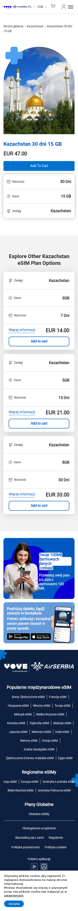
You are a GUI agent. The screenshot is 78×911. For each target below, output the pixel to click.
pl (30, 7)
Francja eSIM (58, 697)
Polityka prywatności (25, 847)
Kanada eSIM (16, 723)
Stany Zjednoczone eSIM (28, 697)
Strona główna (13, 26)
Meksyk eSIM (23, 714)
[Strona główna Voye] (15, 7)
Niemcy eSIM (28, 740)
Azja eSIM (10, 781)
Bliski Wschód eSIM (20, 790)
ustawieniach (13, 896)
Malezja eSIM (62, 723)
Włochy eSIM (41, 705)
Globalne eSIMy (39, 814)
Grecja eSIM (50, 740)
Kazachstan (35, 26)
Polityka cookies (56, 847)
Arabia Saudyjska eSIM (39, 749)
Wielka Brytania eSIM (50, 714)
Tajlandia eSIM (39, 723)
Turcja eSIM (62, 705)
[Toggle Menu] (71, 7)
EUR (40, 7)
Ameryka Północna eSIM (54, 790)
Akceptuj (14, 904)
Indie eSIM (62, 732)
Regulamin (56, 837)
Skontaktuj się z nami (29, 837)
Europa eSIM (29, 781)
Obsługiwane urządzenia (39, 828)
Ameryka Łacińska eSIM (58, 781)
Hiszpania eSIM (18, 705)
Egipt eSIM (65, 758)
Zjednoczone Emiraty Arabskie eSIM (30, 758)
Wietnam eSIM (41, 732)
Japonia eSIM (18, 732)
